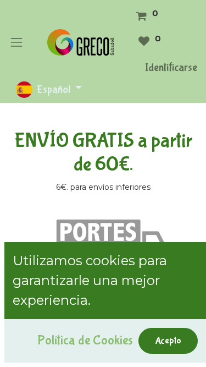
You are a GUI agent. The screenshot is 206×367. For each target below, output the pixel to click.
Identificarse (171, 67)
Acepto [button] (168, 340)
